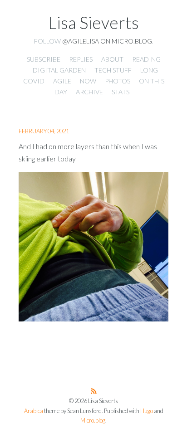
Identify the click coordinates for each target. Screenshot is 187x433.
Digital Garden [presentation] (59, 70)
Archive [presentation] (89, 92)
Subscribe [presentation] (43, 59)
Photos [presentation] (117, 81)
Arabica (33, 411)
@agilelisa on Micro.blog (107, 41)
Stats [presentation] (120, 92)
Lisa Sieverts (93, 23)
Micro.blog (92, 420)
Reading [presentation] (146, 59)
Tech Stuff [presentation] (113, 70)
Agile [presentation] (62, 81)
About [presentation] (112, 59)
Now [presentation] (88, 81)
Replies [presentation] (81, 59)
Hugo (146, 411)
